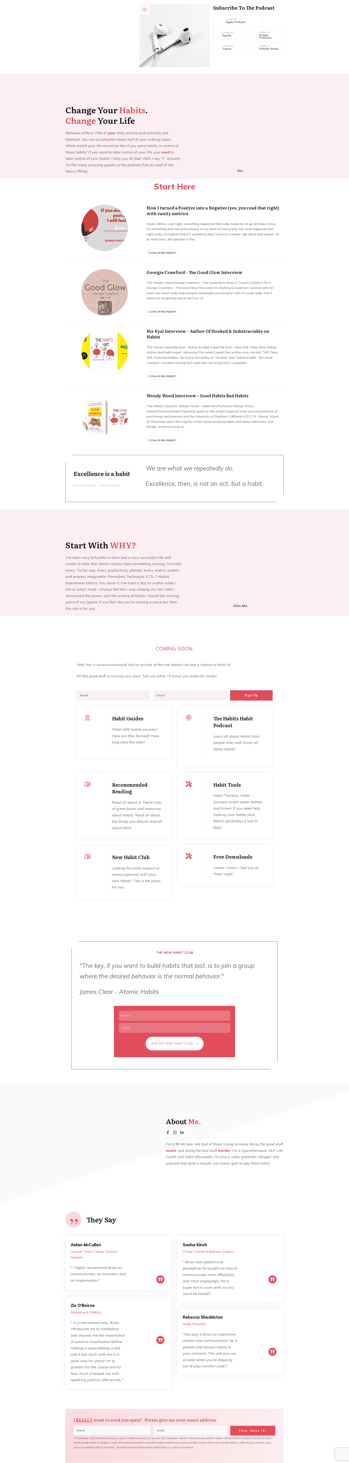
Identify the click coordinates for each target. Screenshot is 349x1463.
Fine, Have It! (252, 1430)
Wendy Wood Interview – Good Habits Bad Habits (174, 418)
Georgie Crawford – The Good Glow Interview (174, 292)
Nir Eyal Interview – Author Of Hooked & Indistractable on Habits (174, 354)
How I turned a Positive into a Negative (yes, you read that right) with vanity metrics (174, 231)
